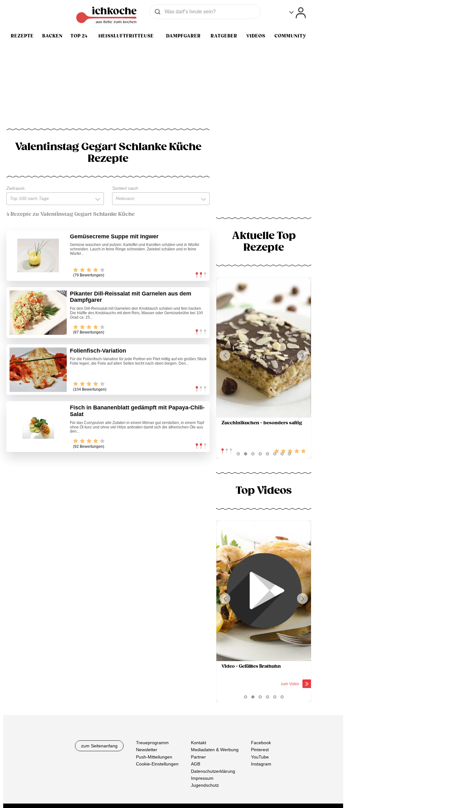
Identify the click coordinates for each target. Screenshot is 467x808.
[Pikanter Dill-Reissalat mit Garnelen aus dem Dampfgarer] (38, 312)
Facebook (261, 742)
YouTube (260, 756)
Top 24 (79, 36)
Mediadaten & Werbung (215, 749)
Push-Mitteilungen (154, 756)
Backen (52, 36)
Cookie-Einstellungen (157, 764)
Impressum (202, 778)
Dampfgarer (183, 36)
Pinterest (260, 749)
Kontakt (198, 742)
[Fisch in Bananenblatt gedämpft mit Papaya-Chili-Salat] (38, 426)
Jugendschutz (205, 785)
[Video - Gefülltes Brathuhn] (263, 590)
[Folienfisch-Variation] (38, 370)
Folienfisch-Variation (98, 351)
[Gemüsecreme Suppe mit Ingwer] (38, 255)
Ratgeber (224, 36)
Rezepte (22, 36)
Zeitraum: (16, 188)
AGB (195, 763)
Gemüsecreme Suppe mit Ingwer (114, 236)
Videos (255, 36)
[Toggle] (297, 12)
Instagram (261, 763)
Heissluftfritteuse (126, 36)
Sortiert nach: (125, 188)
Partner (198, 756)
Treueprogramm (152, 742)
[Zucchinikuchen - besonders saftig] (263, 347)
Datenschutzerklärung (213, 770)
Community (290, 36)
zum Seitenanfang (99, 745)
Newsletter (146, 749)
